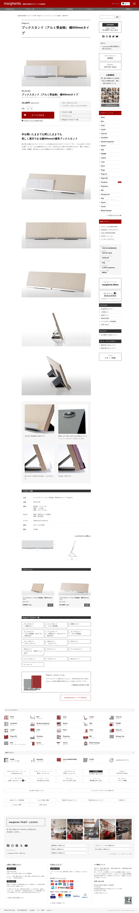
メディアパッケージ (106, 211)
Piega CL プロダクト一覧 (70, 119)
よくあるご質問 (106, 262)
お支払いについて (56, 864)
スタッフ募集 (40, 910)
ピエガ (103, 170)
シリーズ (109, 9)
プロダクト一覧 (30, 9)
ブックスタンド (29, 625)
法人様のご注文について (36, 790)
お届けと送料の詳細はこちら (16, 897)
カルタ (103, 126)
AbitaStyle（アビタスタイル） (110, 230)
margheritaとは (10, 9)
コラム (130, 854)
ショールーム (49, 9)
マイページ (115, 4)
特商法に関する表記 (9, 910)
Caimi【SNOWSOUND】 (108, 233)
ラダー (103, 158)
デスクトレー (51, 649)
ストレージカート (105, 195)
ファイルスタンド (76, 649)
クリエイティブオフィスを (102, 790)
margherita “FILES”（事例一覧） (17, 853)
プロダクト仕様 (67, 112)
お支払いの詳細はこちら (58, 903)
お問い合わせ (105, 324)
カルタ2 (103, 130)
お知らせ (49, 910)
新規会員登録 (105, 318)
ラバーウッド (104, 191)
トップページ (11, 850)
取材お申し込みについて (108, 345)
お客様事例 (69, 9)
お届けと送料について (14, 864)
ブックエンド (28, 664)
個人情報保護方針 (22, 910)
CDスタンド (52, 642)
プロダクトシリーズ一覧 (114, 215)
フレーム (103, 154)
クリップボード (30, 642)
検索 (117, 17)
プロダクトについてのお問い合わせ (33, 120)
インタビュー (89, 9)
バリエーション (67, 116)
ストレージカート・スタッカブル (108, 199)
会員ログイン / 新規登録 (17, 800)
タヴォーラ (103, 207)
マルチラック (51, 659)
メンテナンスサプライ (107, 239)
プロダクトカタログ (107, 257)
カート (126, 4)
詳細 (50, 605)
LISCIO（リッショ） (107, 236)
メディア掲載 (105, 271)
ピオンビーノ (104, 182)
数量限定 (107, 252)
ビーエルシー (104, 122)
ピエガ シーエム (104, 178)
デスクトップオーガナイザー (107, 142)
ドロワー (103, 146)
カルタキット (104, 134)
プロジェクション (105, 186)
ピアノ (103, 166)
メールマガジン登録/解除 (108, 321)
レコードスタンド (29, 659)
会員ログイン (105, 315)
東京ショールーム (109, 247)
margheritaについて (107, 309)
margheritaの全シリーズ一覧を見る (75, 697)
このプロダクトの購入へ (83, 536)
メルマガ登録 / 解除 (43, 800)
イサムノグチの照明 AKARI (109, 226)
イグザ (102, 150)
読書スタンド (75, 624)
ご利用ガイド (129, 9)
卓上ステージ (75, 659)
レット (103, 162)
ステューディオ (104, 203)
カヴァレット (104, 138)
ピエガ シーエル (104, 174)
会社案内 (32, 910)
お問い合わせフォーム (101, 893)
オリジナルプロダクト (11, 710)
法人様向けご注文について (109, 335)
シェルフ (103, 118)
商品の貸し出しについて (108, 348)
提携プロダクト (9, 752)
